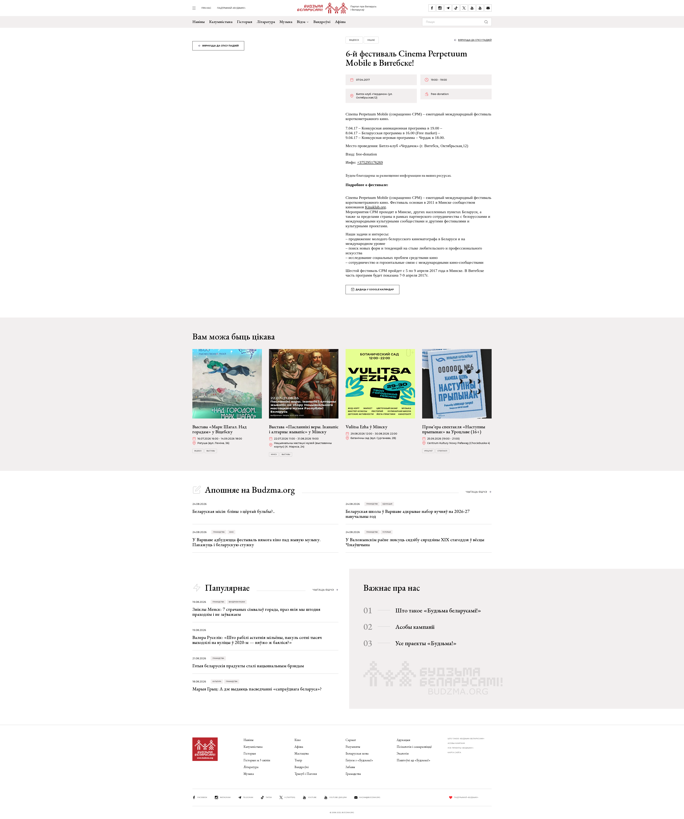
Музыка (285, 21)
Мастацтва (301, 753)
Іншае (371, 40)
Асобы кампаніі (414, 627)
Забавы (350, 767)
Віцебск (354, 40)
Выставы (210, 451)
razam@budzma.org (369, 797)
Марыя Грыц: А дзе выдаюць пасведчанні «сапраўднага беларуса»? (257, 689)
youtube (312, 797)
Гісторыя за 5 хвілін (256, 760)
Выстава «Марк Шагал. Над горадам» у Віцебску (219, 429)
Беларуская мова (357, 753)
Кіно (231, 532)
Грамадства (372, 504)
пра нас (206, 8)
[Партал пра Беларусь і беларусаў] (337, 8)
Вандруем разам (237, 602)
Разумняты (353, 747)
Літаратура (266, 21)
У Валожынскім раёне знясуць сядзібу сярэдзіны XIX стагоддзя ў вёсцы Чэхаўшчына (415, 542)
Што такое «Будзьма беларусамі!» (438, 610)
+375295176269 (370, 162)
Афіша (340, 21)
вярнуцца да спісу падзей (220, 45)
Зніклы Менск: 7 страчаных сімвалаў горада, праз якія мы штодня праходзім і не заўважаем (256, 611)
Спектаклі (442, 451)
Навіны (198, 21)
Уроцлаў (428, 451)
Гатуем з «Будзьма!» (359, 760)
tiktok (269, 797)
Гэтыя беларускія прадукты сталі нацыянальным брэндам (248, 666)
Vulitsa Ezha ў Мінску (366, 427)
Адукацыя (387, 504)
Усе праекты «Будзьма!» (426, 643)
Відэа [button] (301, 21)
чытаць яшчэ (476, 491)
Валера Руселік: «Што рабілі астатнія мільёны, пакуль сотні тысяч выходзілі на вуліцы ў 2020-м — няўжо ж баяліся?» (257, 639)
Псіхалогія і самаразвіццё (414, 747)
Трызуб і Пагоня (305, 774)
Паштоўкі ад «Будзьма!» (413, 760)
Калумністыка (220, 21)
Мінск (274, 454)
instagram (225, 797)
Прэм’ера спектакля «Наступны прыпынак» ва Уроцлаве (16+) (453, 429)
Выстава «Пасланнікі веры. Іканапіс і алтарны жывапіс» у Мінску (303, 429)
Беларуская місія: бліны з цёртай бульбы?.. (233, 511)
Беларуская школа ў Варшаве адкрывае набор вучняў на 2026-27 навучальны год (408, 513)
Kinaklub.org (375, 207)
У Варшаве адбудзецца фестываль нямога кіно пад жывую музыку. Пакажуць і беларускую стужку (256, 542)
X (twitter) (289, 797)
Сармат (351, 740)
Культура (217, 681)
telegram (248, 797)
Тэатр (298, 760)
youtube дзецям (338, 797)
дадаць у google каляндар (375, 289)
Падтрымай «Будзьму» (231, 8)
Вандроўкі (321, 21)
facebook (202, 797)
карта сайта (454, 752)
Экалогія (403, 753)
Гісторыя (244, 21)
